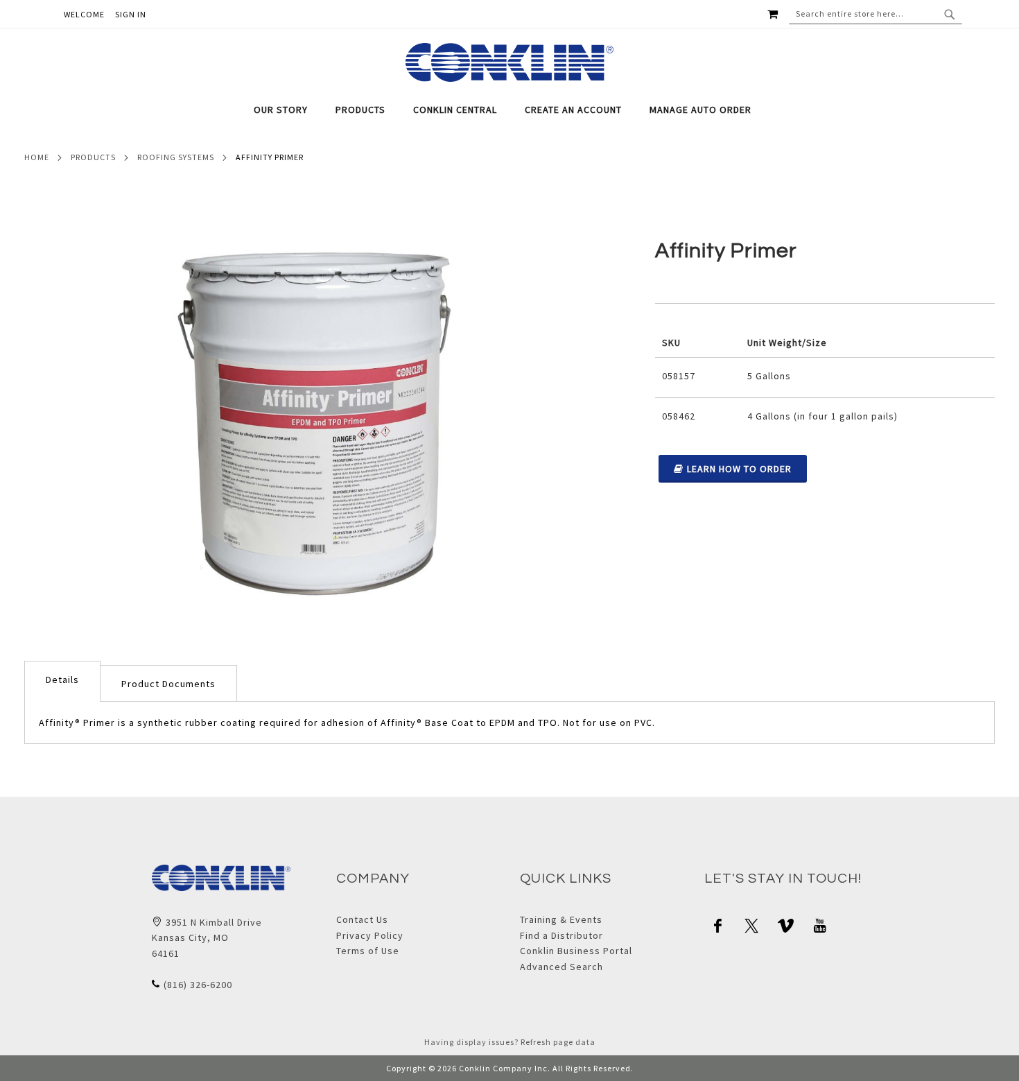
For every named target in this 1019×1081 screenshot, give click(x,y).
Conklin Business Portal (576, 950)
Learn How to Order (739, 468)
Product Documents (168, 683)
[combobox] (875, 13)
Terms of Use (367, 950)
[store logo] (509, 62)
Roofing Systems (175, 157)
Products (93, 157)
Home (36, 157)
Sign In (130, 14)
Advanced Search (561, 966)
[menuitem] (288, 109)
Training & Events (561, 919)
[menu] (509, 109)
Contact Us (362, 919)
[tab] (509, 109)
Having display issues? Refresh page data (509, 1042)
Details (62, 679)
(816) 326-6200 (198, 984)
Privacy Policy (369, 935)
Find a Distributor (561, 935)
